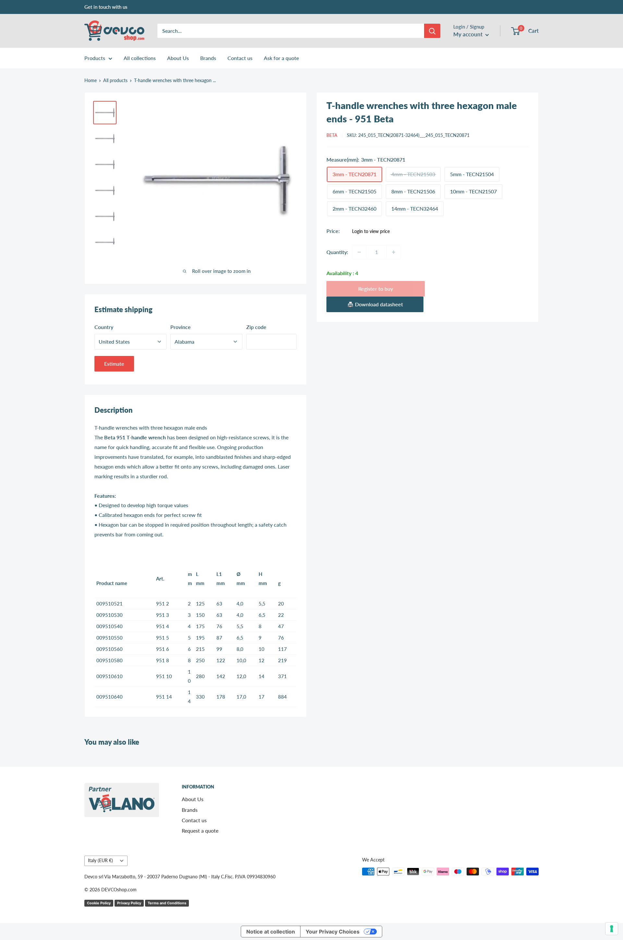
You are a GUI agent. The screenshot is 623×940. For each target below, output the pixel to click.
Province (180, 327)
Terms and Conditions (167, 903)
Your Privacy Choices (333, 931)
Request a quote (200, 830)
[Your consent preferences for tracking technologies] (611, 928)
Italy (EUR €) (100, 860)
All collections (140, 58)
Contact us (239, 58)
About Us (178, 58)
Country (103, 327)
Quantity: (337, 252)
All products (115, 80)
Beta (331, 135)
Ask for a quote (281, 58)
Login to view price (371, 231)
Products (94, 58)
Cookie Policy (99, 903)
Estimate (114, 363)
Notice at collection (270, 931)
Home (90, 80)
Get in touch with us (106, 7)
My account (468, 34)
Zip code (256, 327)
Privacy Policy (129, 903)
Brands (208, 58)
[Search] (432, 31)
